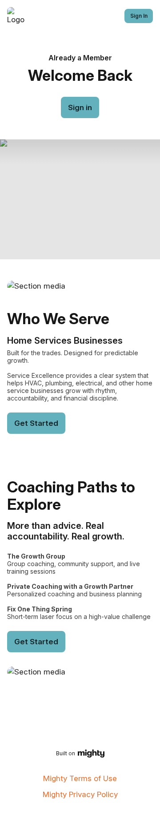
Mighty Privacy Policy (80, 794)
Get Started (36, 423)
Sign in (80, 107)
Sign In (139, 15)
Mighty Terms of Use (80, 778)
